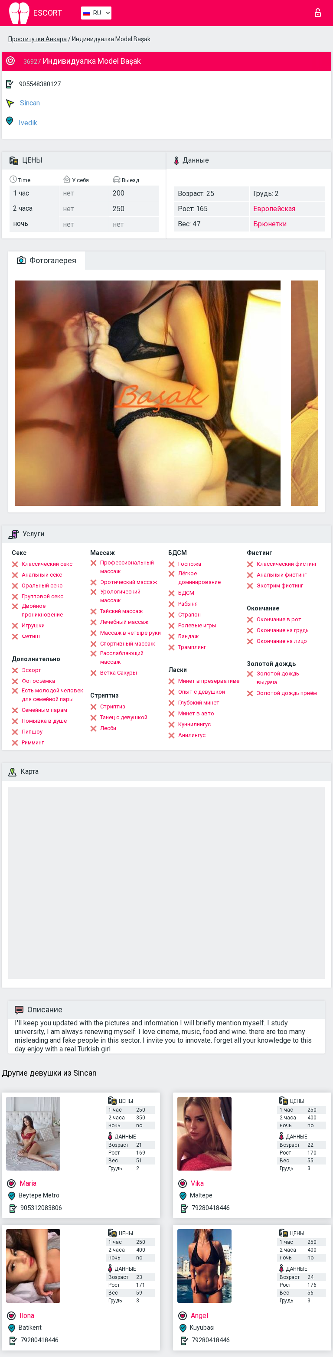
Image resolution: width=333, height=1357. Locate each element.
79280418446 (211, 1208)
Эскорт (31, 670)
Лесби (108, 728)
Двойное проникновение (42, 610)
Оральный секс (42, 585)
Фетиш (31, 636)
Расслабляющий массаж (122, 657)
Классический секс (47, 564)
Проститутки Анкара (37, 39)
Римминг (33, 742)
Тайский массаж (121, 611)
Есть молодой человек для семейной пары (52, 694)
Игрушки (33, 625)
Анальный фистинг (282, 574)
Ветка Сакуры (118, 672)
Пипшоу (32, 731)
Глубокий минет (198, 702)
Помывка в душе (44, 721)
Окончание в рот (279, 619)
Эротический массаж (128, 582)
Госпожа (189, 564)
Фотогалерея (52, 260)
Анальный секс (42, 574)
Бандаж (188, 636)
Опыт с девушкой (201, 691)
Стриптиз (112, 706)
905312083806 (41, 1208)
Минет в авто (196, 713)
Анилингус (192, 735)
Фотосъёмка (38, 681)
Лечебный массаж (124, 622)
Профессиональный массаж (127, 566)
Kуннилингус (194, 724)
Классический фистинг (287, 564)
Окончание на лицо (282, 641)
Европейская (274, 209)
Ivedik (27, 123)
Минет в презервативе (208, 681)
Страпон (189, 614)
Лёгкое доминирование (199, 577)
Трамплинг (192, 647)
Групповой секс (42, 596)
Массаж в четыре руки (130, 633)
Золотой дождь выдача (278, 677)
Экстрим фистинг (280, 585)
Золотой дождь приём (287, 693)
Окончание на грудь (283, 630)
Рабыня (188, 603)
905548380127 (40, 84)
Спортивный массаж (127, 643)
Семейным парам (44, 710)
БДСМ (186, 593)
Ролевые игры (197, 625)
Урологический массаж (120, 595)
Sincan (29, 103)
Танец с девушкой (123, 717)
